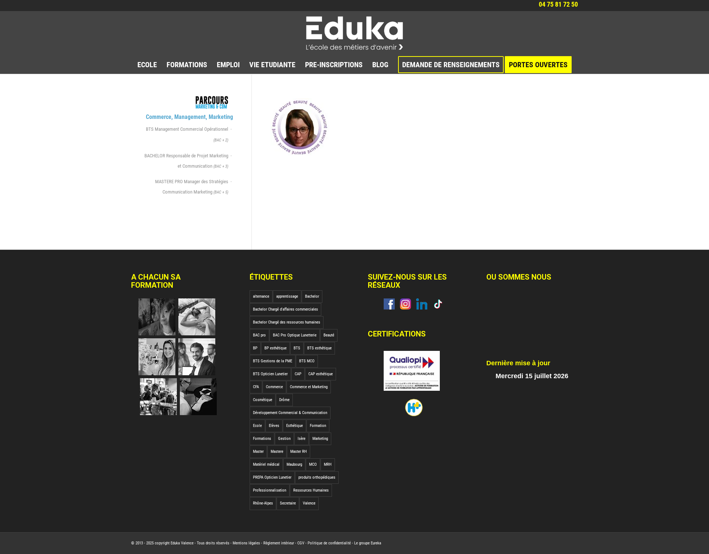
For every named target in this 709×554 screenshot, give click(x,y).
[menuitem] (147, 64)
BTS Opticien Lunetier (270, 374)
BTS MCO (307, 361)
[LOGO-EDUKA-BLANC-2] (354, 33)
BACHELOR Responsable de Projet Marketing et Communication (186, 161)
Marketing (320, 438)
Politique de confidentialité (329, 543)
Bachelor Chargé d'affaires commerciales (285, 309)
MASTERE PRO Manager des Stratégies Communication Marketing (191, 187)
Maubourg (294, 464)
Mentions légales (246, 543)
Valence (309, 503)
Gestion (284, 438)
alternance (261, 296)
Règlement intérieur (278, 543)
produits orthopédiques (316, 477)
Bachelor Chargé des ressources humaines (286, 322)
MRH (328, 464)
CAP (298, 374)
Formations (262, 438)
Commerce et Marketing (309, 386)
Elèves (274, 425)
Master (258, 451)
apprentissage (287, 296)
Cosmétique (262, 399)
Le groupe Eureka (367, 543)
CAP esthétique (320, 374)
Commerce (274, 386)
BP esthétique (275, 348)
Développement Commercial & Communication (290, 412)
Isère (301, 438)
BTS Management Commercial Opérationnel (187, 134)
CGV (300, 543)
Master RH (298, 451)
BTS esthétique (319, 348)
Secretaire (288, 503)
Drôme (284, 399)
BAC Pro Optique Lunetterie (294, 335)
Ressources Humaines (311, 490)
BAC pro (259, 335)
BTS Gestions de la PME (272, 361)
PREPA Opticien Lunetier (272, 477)
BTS (297, 348)
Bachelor (312, 296)
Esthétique (294, 425)
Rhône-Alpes (263, 503)
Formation (318, 425)
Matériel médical (266, 464)
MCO (313, 464)
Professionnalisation (269, 490)
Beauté (328, 335)
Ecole (257, 425)
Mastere (277, 451)
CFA (256, 386)
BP (255, 348)
